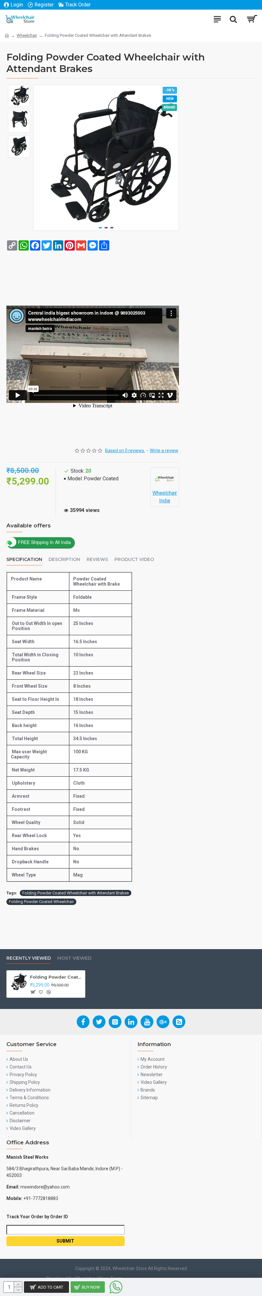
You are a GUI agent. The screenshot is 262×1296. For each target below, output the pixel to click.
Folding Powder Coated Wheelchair (41, 901)
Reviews (97, 559)
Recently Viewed (28, 958)
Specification (24, 559)
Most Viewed (74, 958)
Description (64, 559)
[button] (100, 227)
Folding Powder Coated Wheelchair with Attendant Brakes (75, 893)
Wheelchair (27, 35)
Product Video (134, 559)
